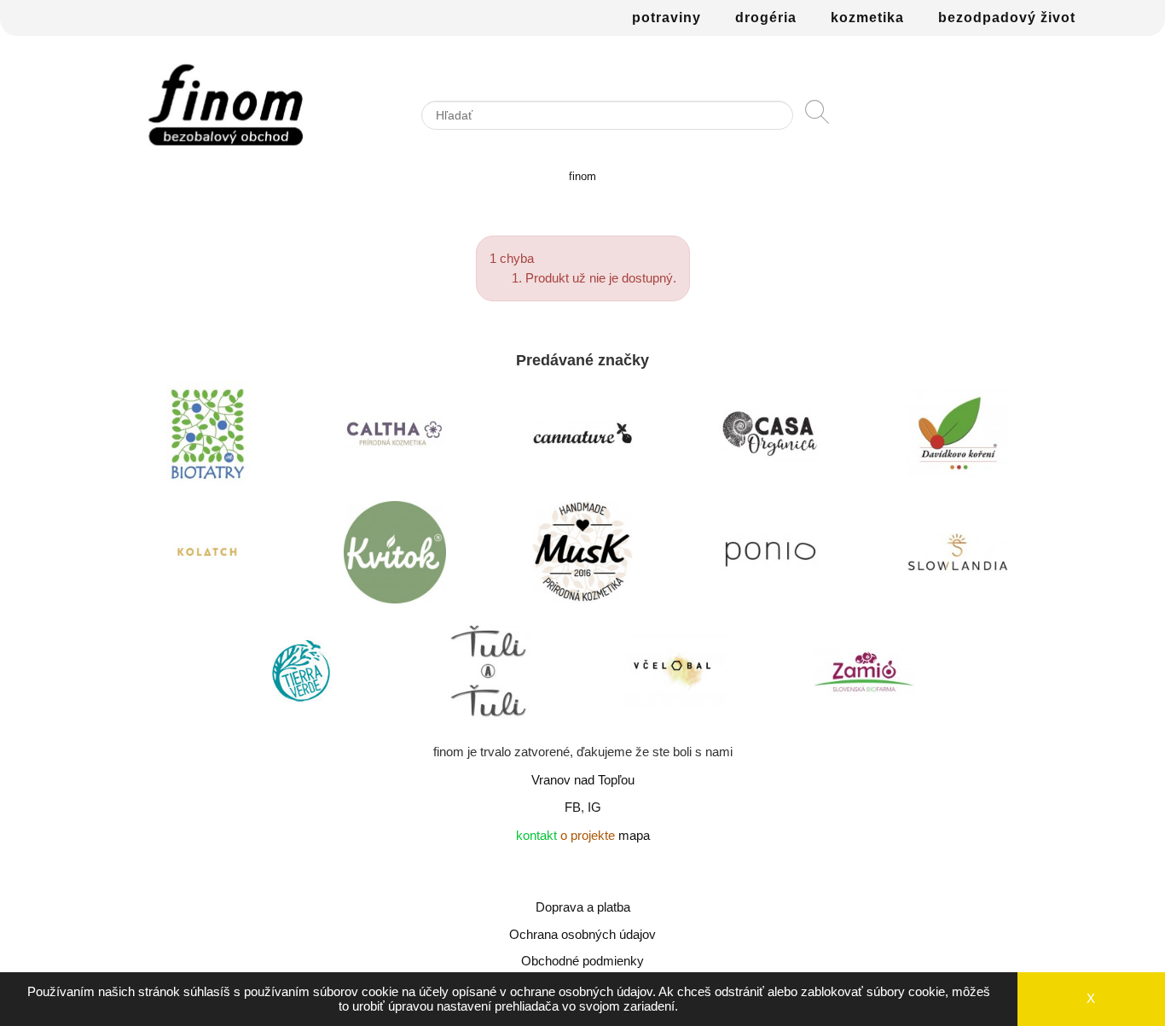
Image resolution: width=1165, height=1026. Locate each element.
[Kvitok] (395, 556)
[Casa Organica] (770, 437)
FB (573, 807)
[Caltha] (395, 437)
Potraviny (666, 17)
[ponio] (770, 556)
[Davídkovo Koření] (958, 437)
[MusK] (582, 556)
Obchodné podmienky (582, 960)
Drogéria (766, 17)
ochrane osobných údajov (581, 991)
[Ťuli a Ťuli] (488, 675)
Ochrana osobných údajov (582, 934)
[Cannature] (582, 437)
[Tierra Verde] (301, 675)
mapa (634, 835)
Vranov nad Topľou (583, 779)
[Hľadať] (817, 119)
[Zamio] (864, 675)
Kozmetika (867, 17)
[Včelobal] (676, 675)
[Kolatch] (207, 556)
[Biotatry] (207, 437)
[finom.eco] (225, 105)
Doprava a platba (583, 907)
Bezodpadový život (1006, 17)
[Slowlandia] (958, 556)
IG (594, 807)
